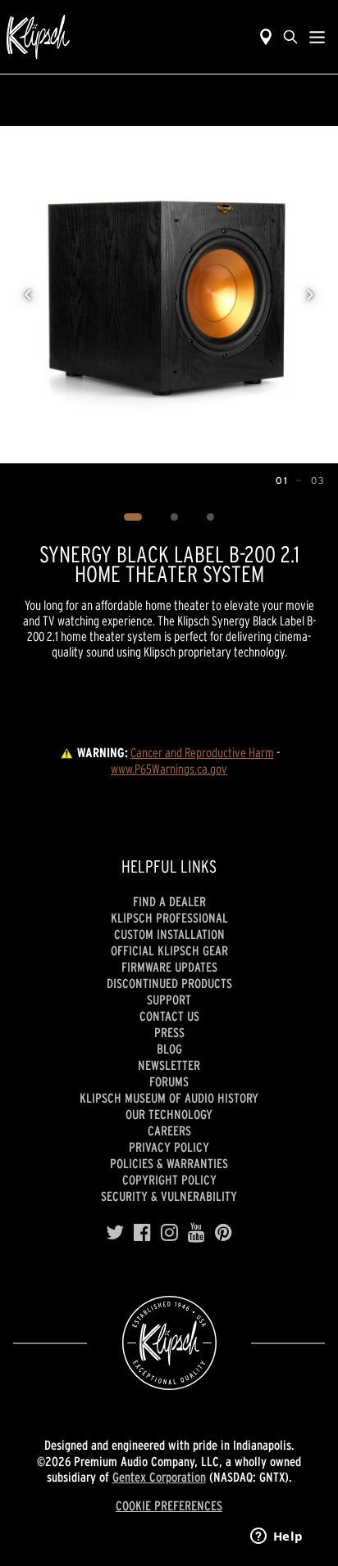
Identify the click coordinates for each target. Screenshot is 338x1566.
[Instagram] (169, 1232)
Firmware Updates (169, 966)
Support (169, 999)
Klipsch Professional (169, 917)
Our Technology (169, 1114)
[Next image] (310, 295)
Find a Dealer (169, 901)
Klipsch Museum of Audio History (169, 1097)
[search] (290, 37)
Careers (169, 1130)
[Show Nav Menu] (317, 37)
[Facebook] (142, 1232)
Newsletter (169, 1065)
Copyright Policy (169, 1179)
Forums (169, 1081)
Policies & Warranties (169, 1163)
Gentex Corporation (159, 1476)
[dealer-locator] (266, 37)
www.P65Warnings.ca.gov (169, 768)
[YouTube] (196, 1232)
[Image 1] (133, 517)
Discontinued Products (169, 983)
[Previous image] (28, 295)
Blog (169, 1048)
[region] (169, 294)
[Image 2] (175, 517)
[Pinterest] (223, 1232)
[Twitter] (115, 1232)
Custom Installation (169, 934)
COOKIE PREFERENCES (169, 1505)
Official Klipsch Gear (169, 950)
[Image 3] (211, 517)
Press (169, 1032)
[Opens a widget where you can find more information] (276, 1537)
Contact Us (169, 1016)
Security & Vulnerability (169, 1196)
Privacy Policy (169, 1147)
